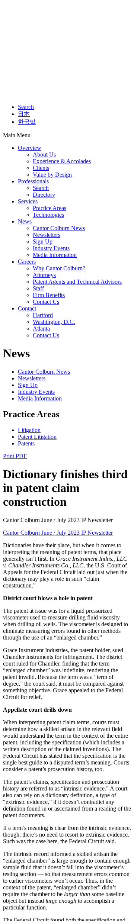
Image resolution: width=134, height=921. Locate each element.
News (25, 221)
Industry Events (51, 248)
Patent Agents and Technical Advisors (77, 281)
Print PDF (15, 456)
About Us (44, 154)
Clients (41, 168)
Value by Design (52, 174)
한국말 (27, 122)
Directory (44, 194)
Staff (38, 288)
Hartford (43, 315)
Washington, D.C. (54, 322)
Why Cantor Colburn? (59, 268)
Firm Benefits (49, 295)
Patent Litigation (37, 437)
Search (26, 107)
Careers (27, 261)
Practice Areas (49, 208)
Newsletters (46, 235)
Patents (26, 443)
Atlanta (41, 328)
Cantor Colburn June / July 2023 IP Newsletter (58, 532)
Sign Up (42, 241)
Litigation (29, 430)
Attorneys (44, 275)
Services (28, 201)
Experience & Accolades (62, 161)
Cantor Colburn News (59, 228)
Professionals (33, 181)
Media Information (55, 255)
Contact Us (46, 302)
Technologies (48, 215)
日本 (24, 114)
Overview (29, 148)
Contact (27, 308)
